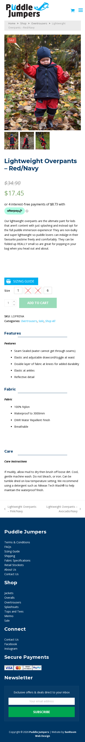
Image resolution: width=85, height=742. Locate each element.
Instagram (10, 648)
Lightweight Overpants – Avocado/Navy (59, 509)
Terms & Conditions (17, 542)
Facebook (10, 644)
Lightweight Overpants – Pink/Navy (20, 509)
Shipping (9, 556)
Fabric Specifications (17, 560)
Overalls (9, 597)
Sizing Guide (23, 281)
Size (7, 290)
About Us (10, 569)
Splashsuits (11, 607)
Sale (41, 321)
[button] (73, 10)
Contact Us (11, 574)
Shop (23, 23)
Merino (8, 616)
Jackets (8, 593)
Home (11, 23)
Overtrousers (39, 23)
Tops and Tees (14, 611)
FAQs (7, 547)
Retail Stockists (14, 565)
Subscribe (41, 712)
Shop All (50, 321)
